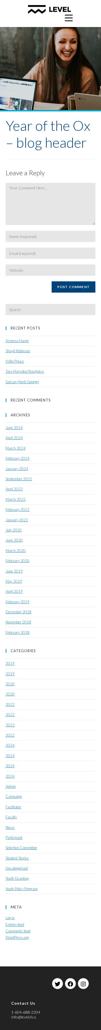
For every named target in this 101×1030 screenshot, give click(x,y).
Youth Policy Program (22, 889)
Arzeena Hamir (17, 340)
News (10, 827)
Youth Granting (17, 878)
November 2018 (18, 622)
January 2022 (17, 520)
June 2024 (14, 427)
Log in (10, 917)
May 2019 (14, 581)
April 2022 (14, 489)
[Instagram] (83, 983)
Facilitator (13, 807)
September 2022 (19, 479)
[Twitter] (57, 983)
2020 (10, 684)
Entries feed (15, 924)
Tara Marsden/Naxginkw (25, 371)
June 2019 (14, 571)
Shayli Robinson (18, 351)
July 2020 (14, 530)
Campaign (14, 796)
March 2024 (16, 448)
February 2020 (17, 560)
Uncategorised (17, 868)
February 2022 (17, 509)
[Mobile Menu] (69, 17)
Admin (11, 786)
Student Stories (17, 858)
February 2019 (17, 602)
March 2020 (16, 550)
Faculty (11, 817)
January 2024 (17, 468)
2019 (10, 663)
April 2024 (14, 438)
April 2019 (14, 591)
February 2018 (17, 632)
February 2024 (17, 458)
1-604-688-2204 (25, 1012)
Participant (14, 837)
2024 (10, 745)
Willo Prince (15, 361)
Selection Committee (21, 847)
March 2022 (16, 499)
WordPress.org (17, 937)
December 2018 (18, 612)
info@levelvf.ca (23, 1017)
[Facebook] (70, 983)
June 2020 (14, 540)
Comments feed (18, 931)
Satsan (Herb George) (22, 382)
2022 (10, 704)
